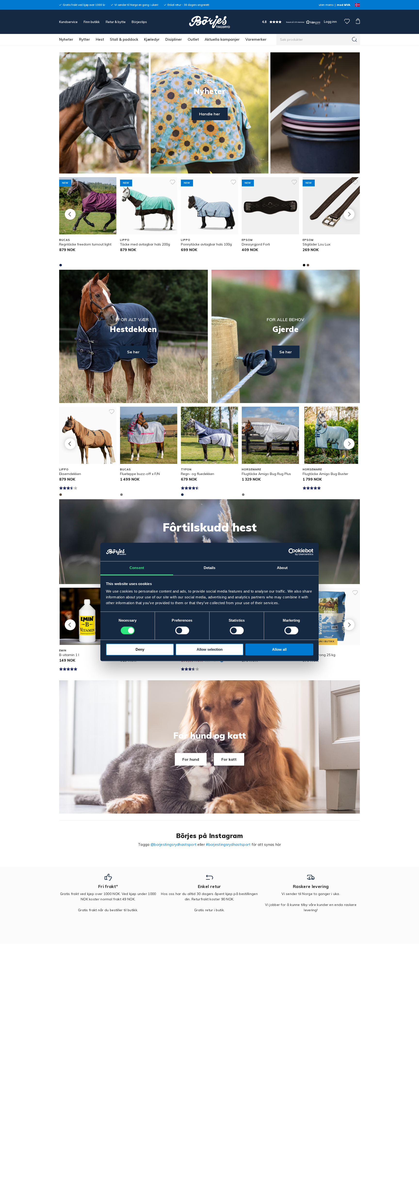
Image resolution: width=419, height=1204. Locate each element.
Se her (133, 351)
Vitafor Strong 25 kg (319, 655)
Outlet (193, 39)
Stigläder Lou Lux (316, 244)
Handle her (209, 113)
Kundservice (68, 22)
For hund (190, 759)
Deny (140, 650)
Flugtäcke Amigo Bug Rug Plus (266, 474)
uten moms (326, 5)
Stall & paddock (124, 39)
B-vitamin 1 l (69, 655)
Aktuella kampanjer (222, 39)
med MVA (343, 5)
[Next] (349, 214)
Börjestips (139, 22)
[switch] (182, 630)
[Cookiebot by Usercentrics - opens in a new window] (292, 552)
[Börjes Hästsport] (209, 22)
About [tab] (282, 568)
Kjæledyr (152, 39)
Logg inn (330, 22)
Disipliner (173, 39)
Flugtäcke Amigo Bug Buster (325, 474)
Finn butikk (92, 22)
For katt (229, 759)
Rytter (84, 39)
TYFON (186, 469)
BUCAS (64, 240)
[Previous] (70, 214)
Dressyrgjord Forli (256, 244)
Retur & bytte (116, 22)
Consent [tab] (136, 568)
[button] (291, 22)
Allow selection (210, 650)
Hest (100, 39)
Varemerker (255, 39)
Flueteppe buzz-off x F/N (140, 474)
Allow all (279, 650)
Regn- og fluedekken (197, 474)
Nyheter (66, 39)
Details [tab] (210, 568)
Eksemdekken (70, 474)
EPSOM (247, 240)
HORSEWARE (251, 469)
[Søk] (354, 39)
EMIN (62, 650)
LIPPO (124, 240)
